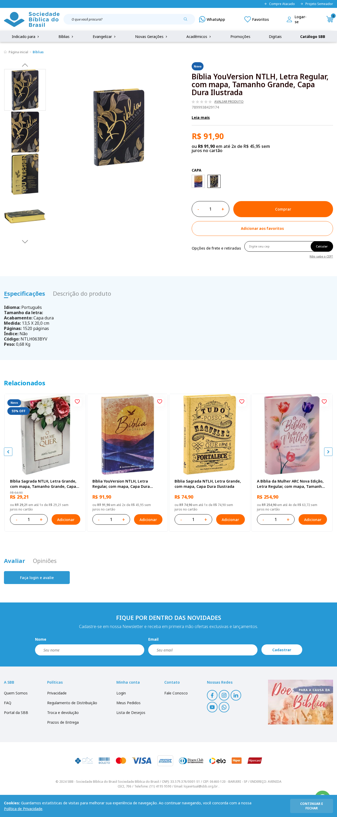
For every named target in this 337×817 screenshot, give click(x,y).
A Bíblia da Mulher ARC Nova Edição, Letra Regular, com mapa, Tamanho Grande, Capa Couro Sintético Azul (290, 484)
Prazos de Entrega (63, 722)
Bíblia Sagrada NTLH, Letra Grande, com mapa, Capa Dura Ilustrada (208, 484)
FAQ (7, 702)
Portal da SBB (16, 712)
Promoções (240, 36)
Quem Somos (16, 693)
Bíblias (64, 36)
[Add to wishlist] (77, 402)
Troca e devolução (63, 712)
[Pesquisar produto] (187, 21)
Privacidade (57, 693)
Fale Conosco (176, 693)
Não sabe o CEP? (321, 256)
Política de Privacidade (23, 808)
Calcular (322, 246)
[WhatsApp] (212, 19)
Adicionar (66, 519)
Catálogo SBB (312, 36)
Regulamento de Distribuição (72, 702)
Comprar (283, 209)
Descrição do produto (82, 293)
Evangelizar (103, 36)
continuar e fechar (311, 805)
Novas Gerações (150, 36)
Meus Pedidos (128, 702)
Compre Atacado (282, 4)
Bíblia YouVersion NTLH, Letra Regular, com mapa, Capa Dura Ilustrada (121, 484)
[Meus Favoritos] (256, 19)
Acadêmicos (197, 36)
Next (25, 241)
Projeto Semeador (319, 4)
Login (121, 693)
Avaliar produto (229, 102)
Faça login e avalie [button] (37, 577)
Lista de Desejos (130, 712)
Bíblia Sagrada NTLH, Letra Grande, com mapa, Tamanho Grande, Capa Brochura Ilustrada (43, 484)
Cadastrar (281, 649)
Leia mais (201, 117)
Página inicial (18, 52)
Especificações (24, 293)
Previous (25, 64)
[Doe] (300, 702)
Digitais (275, 36)
